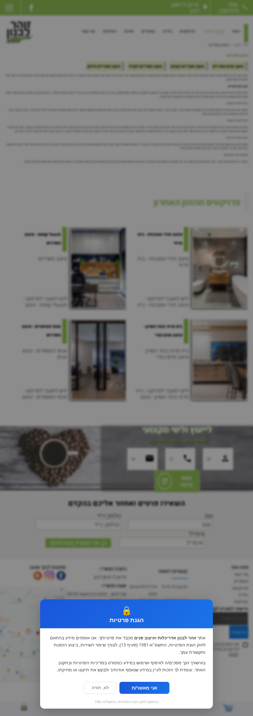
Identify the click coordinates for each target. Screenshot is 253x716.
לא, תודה (100, 688)
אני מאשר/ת (144, 687)
